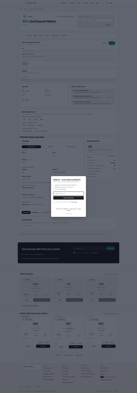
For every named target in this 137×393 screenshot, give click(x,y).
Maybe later (68, 213)
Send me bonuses (68, 198)
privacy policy (74, 202)
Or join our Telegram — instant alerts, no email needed (69, 209)
